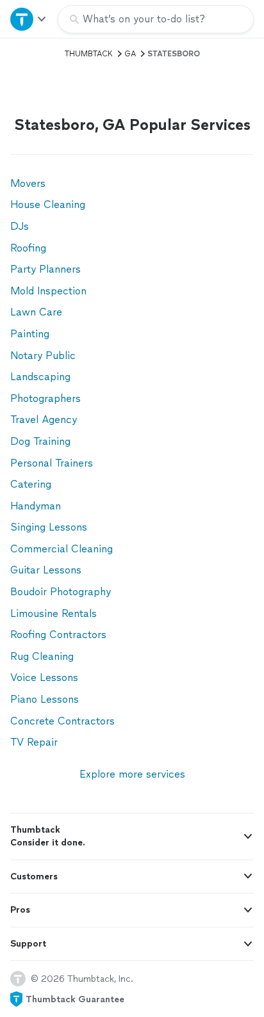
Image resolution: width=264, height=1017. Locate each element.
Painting (29, 334)
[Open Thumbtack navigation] (29, 19)
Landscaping (40, 377)
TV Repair (34, 742)
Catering (30, 484)
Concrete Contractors (62, 721)
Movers (27, 183)
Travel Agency (43, 419)
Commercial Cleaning (61, 549)
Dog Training (40, 441)
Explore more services (132, 774)
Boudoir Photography (60, 592)
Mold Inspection (48, 291)
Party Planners (45, 269)
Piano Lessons (44, 699)
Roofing (28, 248)
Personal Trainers (51, 463)
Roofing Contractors (58, 635)
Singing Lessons (48, 527)
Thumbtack (89, 53)
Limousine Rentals (53, 613)
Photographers (45, 398)
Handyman (35, 506)
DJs (19, 226)
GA (130, 53)
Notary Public (43, 355)
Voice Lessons (44, 677)
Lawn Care (36, 312)
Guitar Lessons (45, 570)
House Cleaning (47, 204)
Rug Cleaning (42, 656)
